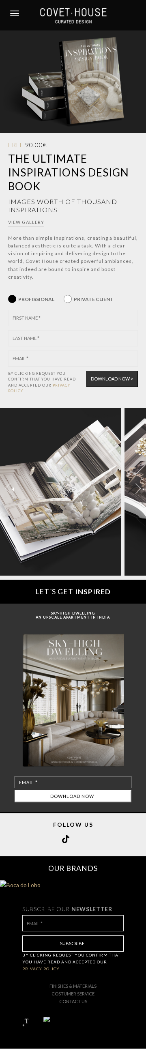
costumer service (73, 993)
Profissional (36, 299)
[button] (138, 488)
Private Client (94, 299)
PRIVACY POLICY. (41, 968)
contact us (73, 1001)
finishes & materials (73, 986)
